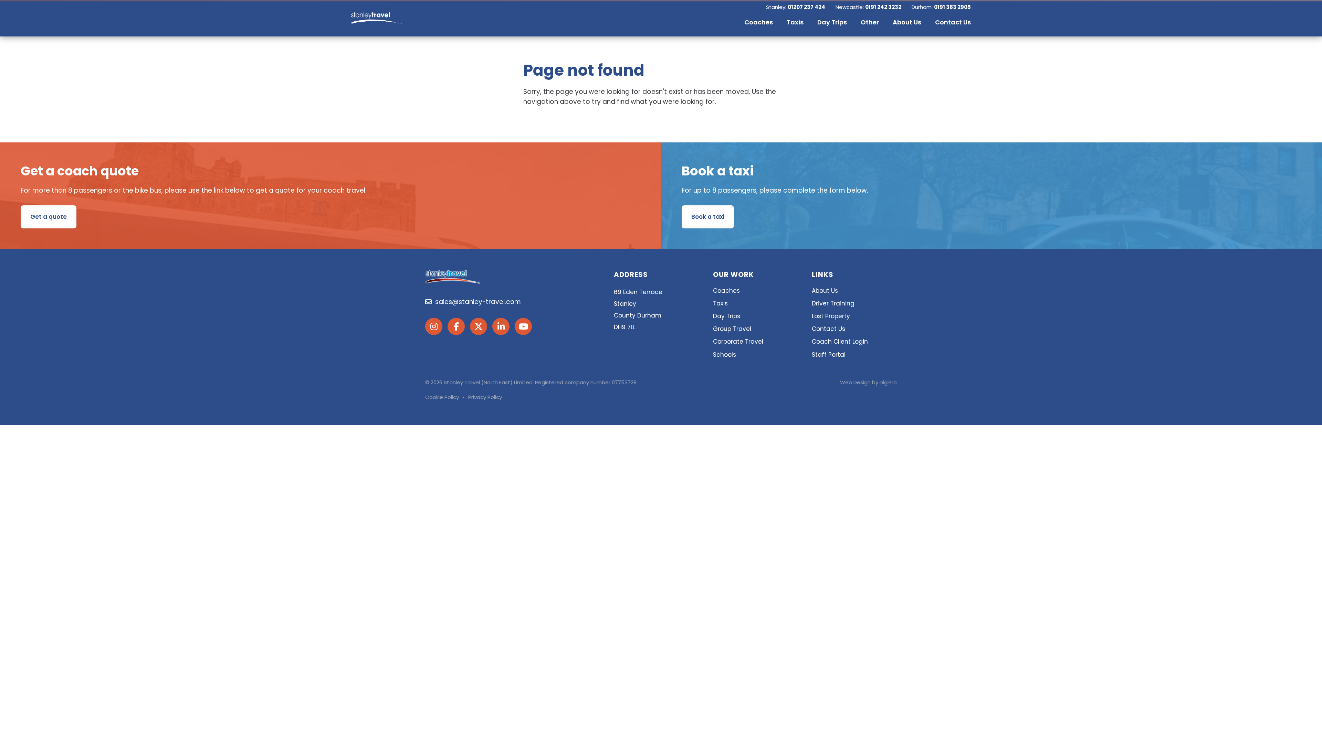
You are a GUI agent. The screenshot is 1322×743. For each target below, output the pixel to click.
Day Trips (726, 316)
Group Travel (732, 329)
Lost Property (831, 316)
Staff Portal (829, 355)
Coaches (726, 291)
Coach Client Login (840, 341)
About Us (825, 291)
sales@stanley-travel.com (476, 301)
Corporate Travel (738, 341)
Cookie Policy (442, 397)
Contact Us (828, 329)
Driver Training (833, 303)
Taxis (720, 303)
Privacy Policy (485, 397)
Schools (724, 355)
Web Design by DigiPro (868, 382)
